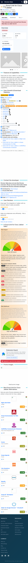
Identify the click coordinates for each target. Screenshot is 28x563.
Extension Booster (5, 527)
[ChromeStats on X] (8, 555)
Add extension (18, 532)
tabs (4, 116)
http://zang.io (5, 9)
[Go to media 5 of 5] (17, 70)
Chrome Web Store (12, 133)
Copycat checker (19, 525)
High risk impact (10, 106)
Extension (12, 9)
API (1, 530)
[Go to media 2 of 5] (12, 70)
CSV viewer (17, 530)
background (6, 113)
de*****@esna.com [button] (11, 130)
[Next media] (25, 60)
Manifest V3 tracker (19, 527)
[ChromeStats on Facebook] (5, 555)
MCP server (3, 532)
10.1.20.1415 (10, 102)
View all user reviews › (7, 221)
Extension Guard (4, 525)
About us (3, 541)
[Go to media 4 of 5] (16, 70)
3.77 (13, 101)
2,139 (7, 99)
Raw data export (4, 534)
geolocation (5, 111)
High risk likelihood (21, 106)
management (6, 114)
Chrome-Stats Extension (6, 523)
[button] (2, 2)
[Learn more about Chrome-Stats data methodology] (18, 133)
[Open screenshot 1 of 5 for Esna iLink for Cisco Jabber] (10, 60)
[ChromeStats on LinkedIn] (2, 555)
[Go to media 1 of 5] (10, 70)
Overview (4, 17)
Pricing (16, 521)
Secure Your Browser (12, 357)
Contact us (3, 548)
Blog (2, 545)
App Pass (3, 521)
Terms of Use (4, 550)
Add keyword (18, 534)
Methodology (4, 543)
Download (13, 17)
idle (4, 118)
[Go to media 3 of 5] (14, 70)
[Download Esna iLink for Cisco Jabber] (8, 45)
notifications (6, 109)
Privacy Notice (4, 552)
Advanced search (19, 523)
